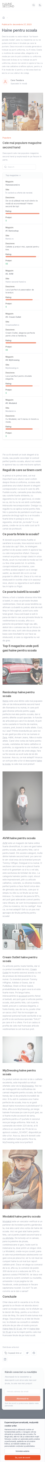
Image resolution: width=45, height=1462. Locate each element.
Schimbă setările (22, 1451)
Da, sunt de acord (22, 1458)
